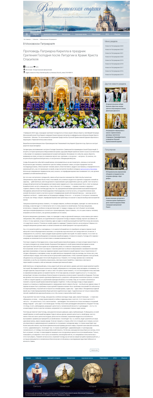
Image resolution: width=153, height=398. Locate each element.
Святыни (37, 386)
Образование (96, 34)
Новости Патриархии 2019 (114, 60)
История (92, 386)
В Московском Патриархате (48, 39)
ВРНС (107, 34)
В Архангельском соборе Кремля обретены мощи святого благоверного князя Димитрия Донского (116, 107)
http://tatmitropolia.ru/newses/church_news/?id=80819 (54, 73)
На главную (27, 39)
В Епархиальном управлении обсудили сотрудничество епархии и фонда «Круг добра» (116, 175)
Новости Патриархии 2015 (114, 75)
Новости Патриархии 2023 (114, 46)
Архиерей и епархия (50, 34)
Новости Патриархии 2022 (114, 49)
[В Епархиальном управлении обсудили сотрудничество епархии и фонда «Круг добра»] (116, 169)
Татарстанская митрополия (42, 70)
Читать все (94, 350)
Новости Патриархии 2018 (114, 64)
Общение (117, 34)
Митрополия (66, 34)
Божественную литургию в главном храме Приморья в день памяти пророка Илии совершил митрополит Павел (115, 202)
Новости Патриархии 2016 (114, 71)
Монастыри (65, 386)
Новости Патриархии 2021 (114, 53)
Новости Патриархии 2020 (114, 57)
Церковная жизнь (81, 34)
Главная (28, 358)
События (36, 34)
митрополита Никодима (89, 169)
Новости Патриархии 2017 (114, 67)
